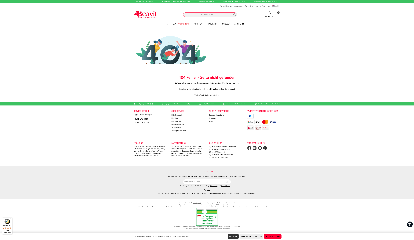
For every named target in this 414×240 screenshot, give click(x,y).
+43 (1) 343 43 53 (249, 6)
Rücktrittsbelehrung (177, 124)
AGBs (211, 121)
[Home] (168, 24)
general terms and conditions (244, 193)
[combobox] (207, 14)
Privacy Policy (214, 186)
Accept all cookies (273, 236)
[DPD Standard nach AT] (250, 127)
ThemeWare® (226, 228)
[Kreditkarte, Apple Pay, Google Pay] (261, 122)
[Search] (234, 14)
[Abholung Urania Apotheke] (258, 127)
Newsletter (175, 118)
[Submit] (227, 181)
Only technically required (251, 236)
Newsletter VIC (176, 121)
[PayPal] (250, 116)
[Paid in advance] (265, 127)
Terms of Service (225, 186)
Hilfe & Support (176, 115)
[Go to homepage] (145, 14)
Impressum (212, 118)
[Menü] (11, 219)
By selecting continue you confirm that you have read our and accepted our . (208, 193)
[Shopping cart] (278, 13)
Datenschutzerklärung (216, 115)
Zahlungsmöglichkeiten (179, 131)
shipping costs (197, 203)
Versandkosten (176, 127)
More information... (183, 236)
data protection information (211, 193)
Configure (233, 236)
